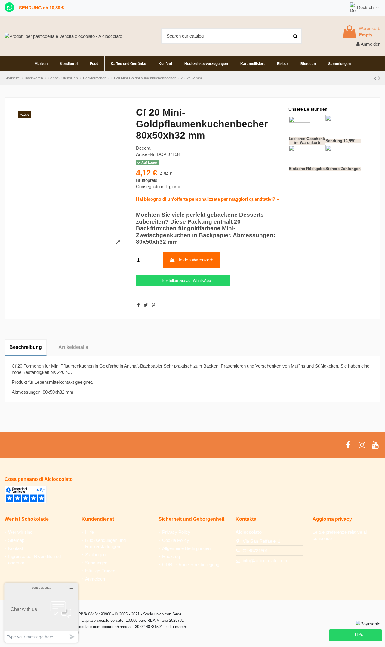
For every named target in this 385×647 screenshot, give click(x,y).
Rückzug (171, 556)
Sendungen (96, 562)
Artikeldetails (73, 347)
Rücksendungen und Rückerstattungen (105, 543)
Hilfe (89, 532)
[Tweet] (146, 304)
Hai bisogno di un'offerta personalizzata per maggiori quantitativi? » (207, 199)
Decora (143, 148)
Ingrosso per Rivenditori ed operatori (34, 559)
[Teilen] (138, 304)
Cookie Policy (175, 540)
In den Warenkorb (196, 259)
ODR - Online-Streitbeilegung (190, 564)
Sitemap (16, 540)
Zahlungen (95, 554)
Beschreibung (25, 347)
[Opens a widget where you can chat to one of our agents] (41, 612)
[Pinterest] (153, 304)
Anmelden (95, 578)
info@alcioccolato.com (265, 560)
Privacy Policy (176, 532)
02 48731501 (255, 550)
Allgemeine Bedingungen (186, 548)
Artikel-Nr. (146, 154)
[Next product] (379, 78)
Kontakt (15, 548)
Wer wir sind (20, 532)
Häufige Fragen (100, 570)
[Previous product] (376, 78)
